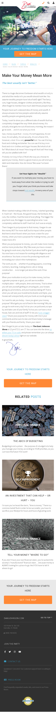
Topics (23, 64)
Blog (14, 64)
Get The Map (28, 53)
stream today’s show (10, 335)
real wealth (29, 190)
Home (5, 64)
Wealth (33, 64)
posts (36, 397)
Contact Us (14, 661)
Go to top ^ (46, 617)
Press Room (14, 679)
